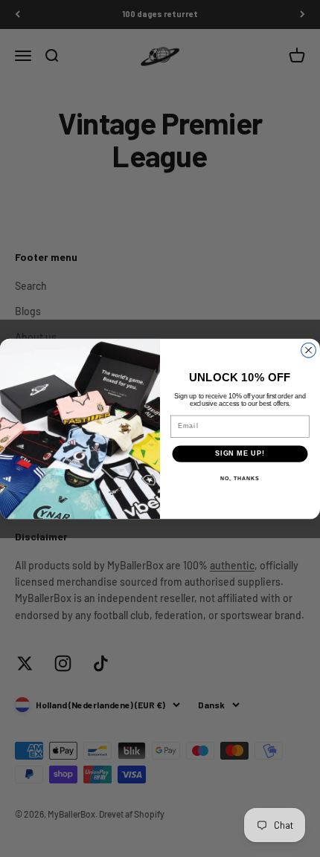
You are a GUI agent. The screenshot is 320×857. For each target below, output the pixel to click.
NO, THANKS (239, 478)
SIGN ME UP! (240, 453)
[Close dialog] (308, 350)
